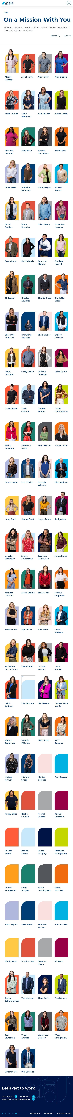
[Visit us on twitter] (5, 1113)
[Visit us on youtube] (16, 1113)
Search (54, 35)
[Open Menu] (69, 3)
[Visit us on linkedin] (9, 1113)
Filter (66, 35)
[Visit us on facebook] (2, 1113)
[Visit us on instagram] (13, 1113)
